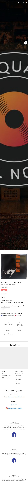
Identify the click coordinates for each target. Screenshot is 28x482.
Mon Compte (8, 324)
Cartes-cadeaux (8, 335)
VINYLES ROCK (13, 284)
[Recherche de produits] (26, 43)
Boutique (4, 284)
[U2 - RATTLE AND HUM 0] (14, 266)
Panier (19, 330)
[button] (5, 308)
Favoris (8, 330)
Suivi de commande (19, 324)
